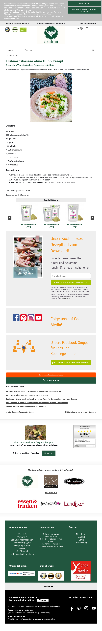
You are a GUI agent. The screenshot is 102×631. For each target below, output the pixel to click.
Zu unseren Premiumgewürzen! (51, 375)
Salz (12, 131)
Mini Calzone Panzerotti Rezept (21, 412)
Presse (22, 548)
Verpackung (81, 542)
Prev (9, 218)
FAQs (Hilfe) (22, 534)
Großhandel (22, 551)
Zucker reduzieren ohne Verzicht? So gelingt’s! (26, 406)
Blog (16, 55)
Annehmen (84, 3)
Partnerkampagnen (22, 542)
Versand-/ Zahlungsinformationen (22, 538)
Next (92, 218)
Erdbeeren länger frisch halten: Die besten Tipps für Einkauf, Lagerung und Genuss (41, 399)
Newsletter (81, 534)
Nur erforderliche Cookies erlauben (84, 10)
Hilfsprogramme (22, 545)
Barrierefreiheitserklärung (22, 600)
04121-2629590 (16, 23)
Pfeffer (15, 165)
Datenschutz (66, 299)
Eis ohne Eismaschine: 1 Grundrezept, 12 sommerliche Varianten (33, 391)
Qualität (81, 537)
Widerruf (43, 600)
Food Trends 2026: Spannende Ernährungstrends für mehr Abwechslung (37, 402)
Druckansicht (51, 380)
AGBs (23, 597)
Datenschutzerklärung (33, 14)
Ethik (81, 539)
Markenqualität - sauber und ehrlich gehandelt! (51, 470)
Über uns (49, 453)
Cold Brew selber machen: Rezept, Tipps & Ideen (27, 395)
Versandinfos (55, 606)
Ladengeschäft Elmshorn (22, 554)
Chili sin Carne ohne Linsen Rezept (79, 412)
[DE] (81, 29)
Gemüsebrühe (16, 150)
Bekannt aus (51, 492)
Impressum (15, 597)
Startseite (9, 55)
